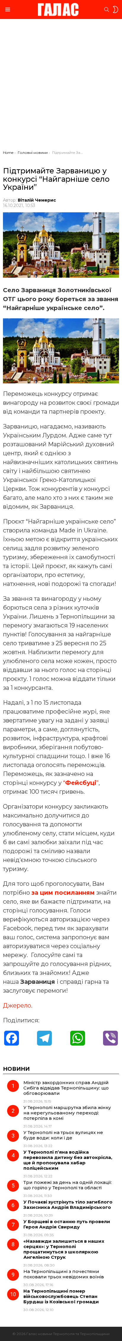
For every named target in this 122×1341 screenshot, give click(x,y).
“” (81, 782)
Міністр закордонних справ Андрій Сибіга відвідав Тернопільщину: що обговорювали (66, 1088)
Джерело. (17, 1005)
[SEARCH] (106, 9)
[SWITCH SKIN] (115, 9)
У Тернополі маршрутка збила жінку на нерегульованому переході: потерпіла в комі (67, 1113)
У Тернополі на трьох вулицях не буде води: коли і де (63, 1135)
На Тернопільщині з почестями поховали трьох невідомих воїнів (63, 1274)
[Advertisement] (61, 86)
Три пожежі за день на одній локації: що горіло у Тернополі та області (67, 1184)
